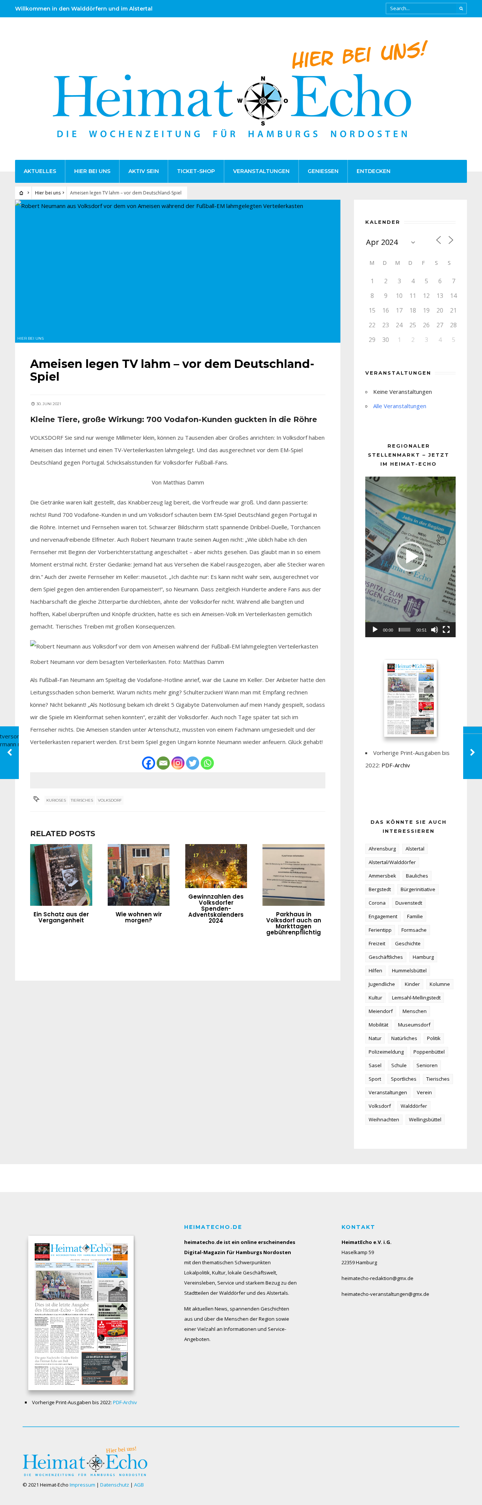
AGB (139, 1484)
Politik (434, 1038)
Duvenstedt (408, 902)
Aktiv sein (143, 171)
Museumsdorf (414, 1024)
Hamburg (423, 957)
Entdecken (373, 171)
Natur (375, 1038)
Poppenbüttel (429, 1051)
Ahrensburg (382, 848)
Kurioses (56, 800)
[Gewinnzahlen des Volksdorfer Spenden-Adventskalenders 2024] (216, 866)
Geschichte (408, 943)
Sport (375, 1078)
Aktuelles (40, 171)
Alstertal (415, 848)
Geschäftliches (386, 957)
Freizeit (377, 943)
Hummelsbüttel (409, 970)
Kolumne (440, 984)
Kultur (375, 997)
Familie (415, 916)
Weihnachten (384, 1119)
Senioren (427, 1065)
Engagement (383, 916)
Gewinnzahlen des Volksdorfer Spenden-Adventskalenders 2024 (216, 909)
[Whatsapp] (207, 763)
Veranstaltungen (261, 171)
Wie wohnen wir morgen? (139, 917)
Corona (377, 902)
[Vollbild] (446, 629)
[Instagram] (178, 763)
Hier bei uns (92, 171)
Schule (399, 1065)
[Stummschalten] (434, 629)
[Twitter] (192, 763)
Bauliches (417, 875)
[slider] (404, 630)
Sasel (375, 1065)
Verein (424, 1092)
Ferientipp (380, 929)
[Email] (163, 763)
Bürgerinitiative (418, 889)
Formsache (414, 929)
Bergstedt (380, 889)
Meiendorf (381, 1011)
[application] (410, 557)
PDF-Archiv (395, 765)
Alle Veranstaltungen (399, 406)
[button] (410, 557)
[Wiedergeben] (375, 629)
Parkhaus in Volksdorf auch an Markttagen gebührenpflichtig (293, 923)
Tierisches (82, 800)
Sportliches (403, 1078)
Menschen (415, 1011)
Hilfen (375, 970)
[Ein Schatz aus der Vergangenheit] (61, 875)
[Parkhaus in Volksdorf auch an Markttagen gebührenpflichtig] (293, 875)
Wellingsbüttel (425, 1119)
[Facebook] (148, 763)
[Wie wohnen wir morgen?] (139, 875)
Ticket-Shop (196, 171)
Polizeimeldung (386, 1051)
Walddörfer (414, 1106)
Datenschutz (114, 1484)
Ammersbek (382, 875)
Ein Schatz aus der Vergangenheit (61, 917)
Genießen (323, 171)
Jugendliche (382, 984)
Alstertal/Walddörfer (392, 862)
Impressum (82, 1484)
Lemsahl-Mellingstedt (416, 997)
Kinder (412, 984)
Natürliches (404, 1038)
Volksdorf (110, 800)
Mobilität (378, 1024)
